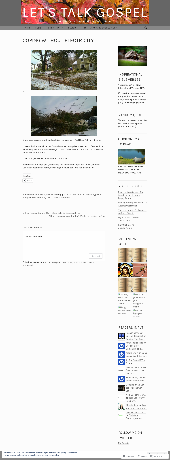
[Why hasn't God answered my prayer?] (140, 255)
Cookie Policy (54, 455)
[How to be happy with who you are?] (140, 270)
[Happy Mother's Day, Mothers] (125, 310)
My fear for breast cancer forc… (136, 370)
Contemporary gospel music (101, 28)
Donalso (130, 384)
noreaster (89, 194)
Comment (96, 256)
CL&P (68, 194)
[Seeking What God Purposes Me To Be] (125, 299)
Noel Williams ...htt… (136, 394)
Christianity (55, 28)
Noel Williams (132, 367)
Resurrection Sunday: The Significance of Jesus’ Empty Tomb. (130, 195)
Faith (27, 28)
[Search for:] (146, 28)
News (42, 194)
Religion (73, 28)
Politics (49, 194)
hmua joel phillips (134, 342)
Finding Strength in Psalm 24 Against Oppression (132, 204)
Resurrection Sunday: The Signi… (136, 337)
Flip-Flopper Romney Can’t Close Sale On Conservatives (51, 213)
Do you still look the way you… (135, 387)
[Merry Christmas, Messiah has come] (125, 285)
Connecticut (78, 194)
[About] (125, 270)
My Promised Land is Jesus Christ (128, 219)
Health (35, 194)
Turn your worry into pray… (135, 399)
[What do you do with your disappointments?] (140, 300)
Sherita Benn (132, 405)
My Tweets (123, 443)
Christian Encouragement (134, 417)
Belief (39, 28)
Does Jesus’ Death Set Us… (136, 354)
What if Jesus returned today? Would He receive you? (77, 216)
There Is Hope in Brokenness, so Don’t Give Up (132, 211)
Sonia (128, 377)
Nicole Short (132, 353)
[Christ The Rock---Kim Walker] (125, 255)
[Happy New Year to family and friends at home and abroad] (140, 285)
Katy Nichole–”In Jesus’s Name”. (126, 226)
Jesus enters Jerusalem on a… (134, 347)
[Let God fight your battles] (140, 313)
